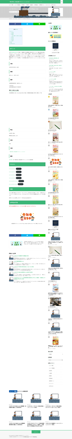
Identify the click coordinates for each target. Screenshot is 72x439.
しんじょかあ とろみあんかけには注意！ (55, 86)
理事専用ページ (41, 4)
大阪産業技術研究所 (14, 52)
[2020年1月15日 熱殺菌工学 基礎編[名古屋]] (11, 257)
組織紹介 (31, 4)
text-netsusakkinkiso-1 (12, 168)
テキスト (11, 41)
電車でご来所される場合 (17, 35)
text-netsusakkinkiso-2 (12, 171)
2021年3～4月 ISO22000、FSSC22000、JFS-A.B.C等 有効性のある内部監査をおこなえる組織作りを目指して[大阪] (55, 242)
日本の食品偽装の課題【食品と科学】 (53, 118)
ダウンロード (19, 168)
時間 (12, 33)
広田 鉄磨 (10, 159)
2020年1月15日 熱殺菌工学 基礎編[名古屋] (21, 255)
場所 (12, 34)
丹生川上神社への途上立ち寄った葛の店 (55, 65)
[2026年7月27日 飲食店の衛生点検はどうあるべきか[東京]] (11, 268)
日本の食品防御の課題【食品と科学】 (53, 192)
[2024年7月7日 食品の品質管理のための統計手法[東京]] (11, 274)
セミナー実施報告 (17, 4)
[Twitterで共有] (27, 24)
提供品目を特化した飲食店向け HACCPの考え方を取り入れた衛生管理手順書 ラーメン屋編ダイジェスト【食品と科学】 (55, 294)
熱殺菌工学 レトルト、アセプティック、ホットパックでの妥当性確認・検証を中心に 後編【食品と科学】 (55, 346)
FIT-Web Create (26, 436)
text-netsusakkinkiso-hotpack (13, 184)
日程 (12, 32)
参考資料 (23, 4)
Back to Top (36, 432)
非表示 (16, 29)
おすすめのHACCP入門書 (55, 52)
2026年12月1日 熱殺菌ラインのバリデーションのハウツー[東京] (54, 424)
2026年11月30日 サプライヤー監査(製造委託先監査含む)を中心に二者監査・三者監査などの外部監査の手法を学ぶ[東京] (35, 425)
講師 (12, 40)
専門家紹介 (36, 4)
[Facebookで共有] (15, 24)
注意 (11, 42)
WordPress (35, 436)
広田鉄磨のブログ (52, 55)
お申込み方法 (12, 43)
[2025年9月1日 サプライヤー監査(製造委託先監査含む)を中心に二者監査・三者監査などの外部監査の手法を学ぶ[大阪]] (11, 279)
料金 (12, 36)
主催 (12, 39)
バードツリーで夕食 (52, 71)
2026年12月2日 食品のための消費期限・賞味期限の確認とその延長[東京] (17, 407)
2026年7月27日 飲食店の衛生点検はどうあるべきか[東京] (24, 266)
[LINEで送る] (39, 24)
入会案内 (27, 4)
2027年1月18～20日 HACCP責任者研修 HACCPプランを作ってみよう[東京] (53, 407)
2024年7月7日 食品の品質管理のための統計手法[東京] (23, 272)
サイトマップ (48, 4)
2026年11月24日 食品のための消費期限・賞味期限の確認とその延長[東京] (17, 424)
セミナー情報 (11, 4)
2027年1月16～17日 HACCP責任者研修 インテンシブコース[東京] (35, 407)
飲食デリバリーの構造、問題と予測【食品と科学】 (55, 204)
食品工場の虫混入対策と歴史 (52, 130)
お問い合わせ (53, 4)
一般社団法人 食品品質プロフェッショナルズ (17, 151)
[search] (62, 360)
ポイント (11, 31)
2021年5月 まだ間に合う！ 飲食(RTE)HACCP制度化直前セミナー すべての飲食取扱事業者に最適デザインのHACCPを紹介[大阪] (55, 332)
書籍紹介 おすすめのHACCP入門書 (53, 229)
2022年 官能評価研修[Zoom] (19, 261)
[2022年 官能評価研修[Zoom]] (11, 263)
